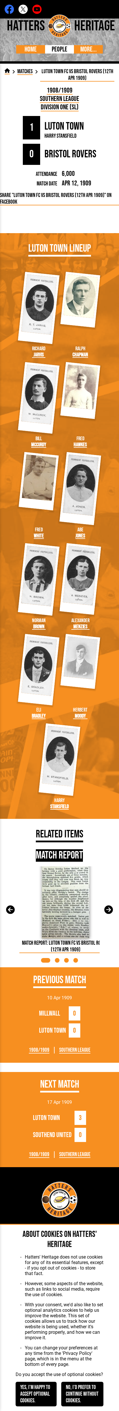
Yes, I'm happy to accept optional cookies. (35, 1394)
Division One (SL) (60, 107)
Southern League (59, 99)
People (59, 49)
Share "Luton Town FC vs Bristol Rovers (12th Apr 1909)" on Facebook (55, 198)
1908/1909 (59, 90)
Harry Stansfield (60, 136)
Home (31, 49)
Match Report (59, 855)
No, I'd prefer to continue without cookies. (82, 1394)
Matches (25, 71)
